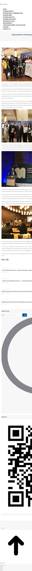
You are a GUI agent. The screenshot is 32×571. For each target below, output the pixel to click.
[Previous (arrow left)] (0, 568)
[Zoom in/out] (5, 565)
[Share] (2, 565)
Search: (3, 315)
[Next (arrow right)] (2, 568)
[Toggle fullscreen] (3, 565)
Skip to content (4, 4)
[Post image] (5, 268)
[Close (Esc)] (0, 565)
